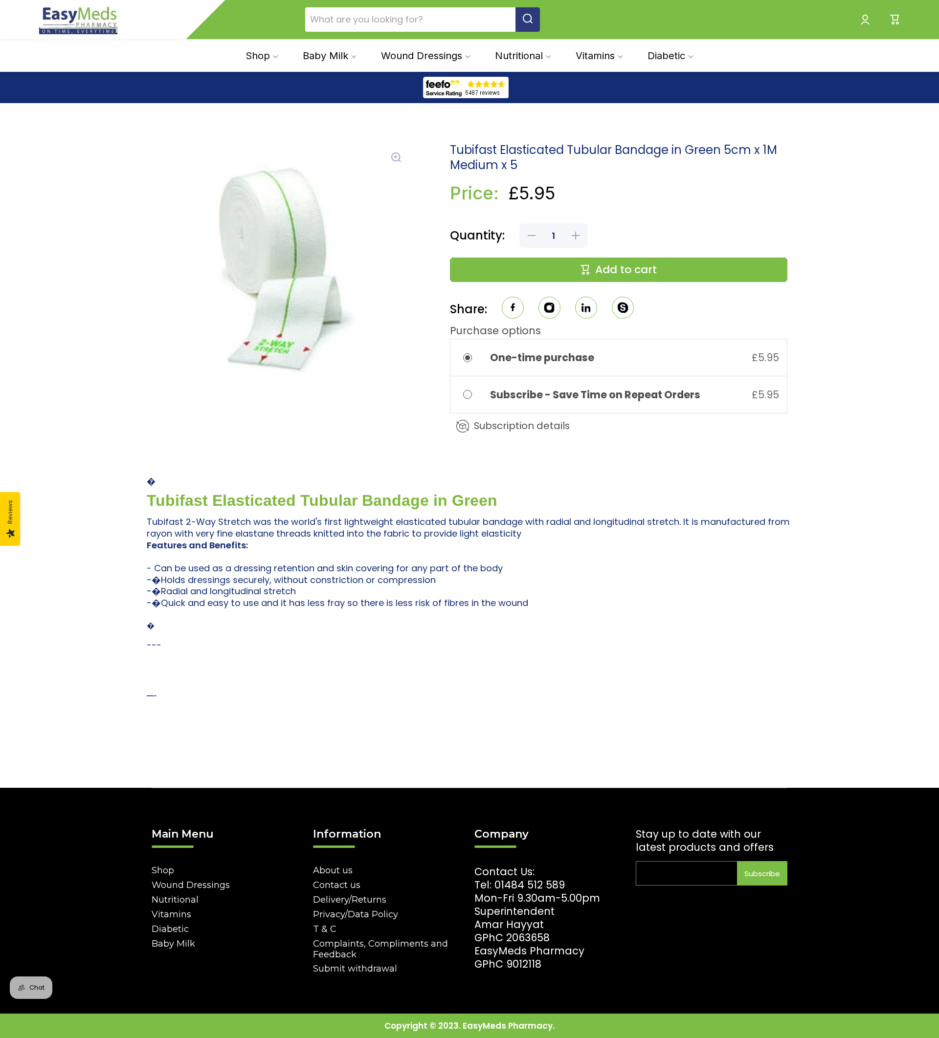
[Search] (527, 19)
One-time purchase (542, 357)
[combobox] (422, 19)
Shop (163, 870)
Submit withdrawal (355, 968)
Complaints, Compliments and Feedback (380, 949)
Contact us (336, 885)
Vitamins (171, 914)
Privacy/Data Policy (355, 914)
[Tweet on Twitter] (586, 309)
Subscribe (762, 873)
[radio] (474, 357)
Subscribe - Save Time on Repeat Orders (596, 395)
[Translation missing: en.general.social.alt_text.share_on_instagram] (549, 309)
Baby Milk (173, 943)
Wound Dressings (191, 885)
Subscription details (522, 425)
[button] (895, 19)
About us (333, 870)
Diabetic (170, 929)
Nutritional (175, 899)
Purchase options (495, 331)
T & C (324, 929)
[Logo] (78, 19)
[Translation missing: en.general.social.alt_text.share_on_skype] (623, 309)
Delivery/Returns (349, 899)
